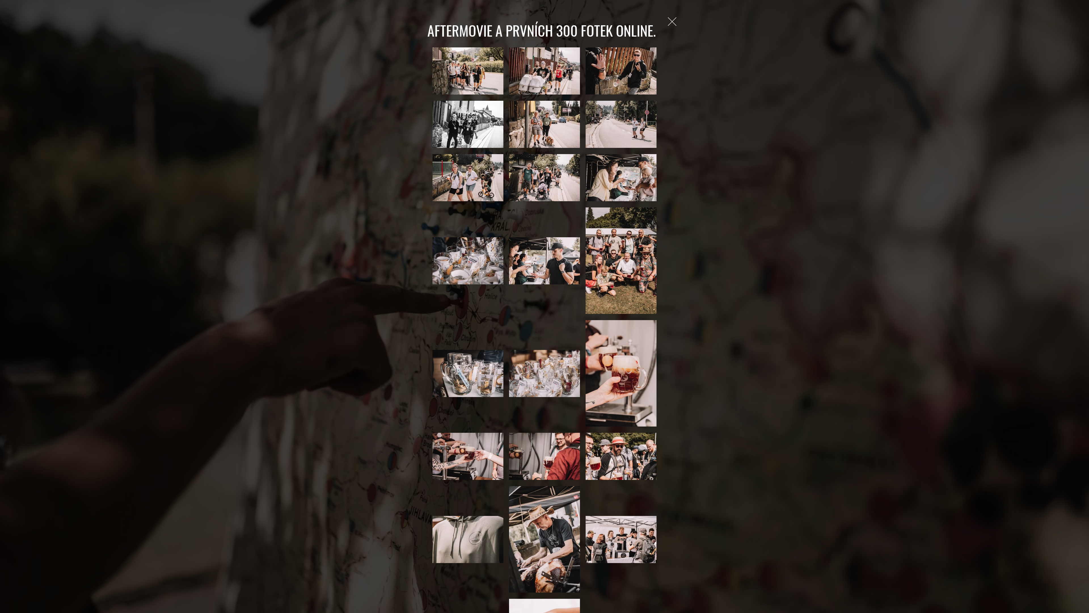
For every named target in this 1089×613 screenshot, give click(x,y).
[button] (672, 21)
